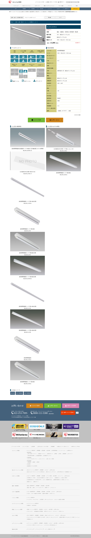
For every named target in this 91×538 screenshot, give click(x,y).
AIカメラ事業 (15, 515)
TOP (15, 8)
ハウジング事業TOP (30, 497)
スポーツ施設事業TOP (31, 491)
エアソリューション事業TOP (32, 523)
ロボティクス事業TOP (31, 475)
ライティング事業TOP (31, 450)
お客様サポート (67, 8)
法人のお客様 (16, 2)
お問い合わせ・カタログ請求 (43, 446)
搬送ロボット (36, 481)
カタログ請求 (37, 120)
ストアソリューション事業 (17, 503)
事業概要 (24, 8)
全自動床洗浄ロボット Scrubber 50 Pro (34, 479)
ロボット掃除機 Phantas (47, 479)
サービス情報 (49, 475)
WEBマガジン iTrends (76, 446)
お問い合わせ (75, 8)
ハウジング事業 (15, 497)
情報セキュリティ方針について (63, 446)
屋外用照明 (29, 460)
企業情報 (47, 2)
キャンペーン (60, 475)
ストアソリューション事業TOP (32, 503)
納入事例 (41, 8)
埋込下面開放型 (27, 393)
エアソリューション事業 (17, 523)
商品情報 (43, 450)
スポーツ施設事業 (15, 491)
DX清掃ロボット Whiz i (31, 477)
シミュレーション (62, 450)
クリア (60, 17)
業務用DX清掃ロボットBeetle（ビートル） (61, 479)
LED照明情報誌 (54, 450)
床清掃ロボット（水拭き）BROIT (61, 477)
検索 (50, 17)
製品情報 (33, 8)
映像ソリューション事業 (17, 509)
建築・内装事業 (15, 485)
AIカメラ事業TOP (30, 515)
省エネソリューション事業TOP (32, 469)
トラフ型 (13, 126)
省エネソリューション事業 (17, 470)
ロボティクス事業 (15, 475)
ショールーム (50, 8)
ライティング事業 (15, 450)
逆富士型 (12, 393)
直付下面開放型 (19, 393)
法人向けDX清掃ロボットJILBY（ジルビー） (45, 477)
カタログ (58, 8)
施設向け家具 (15, 529)
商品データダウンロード (49, 515)
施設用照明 (29, 452)
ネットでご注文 (26, 446)
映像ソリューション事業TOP (32, 509)
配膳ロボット (29, 481)
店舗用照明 (29, 457)
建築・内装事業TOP (30, 485)
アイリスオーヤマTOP (40, 2)
